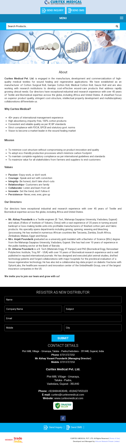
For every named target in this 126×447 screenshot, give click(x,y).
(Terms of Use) (114, 438)
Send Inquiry (55, 427)
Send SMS (76, 427)
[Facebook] (63, 420)
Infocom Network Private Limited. (107, 441)
